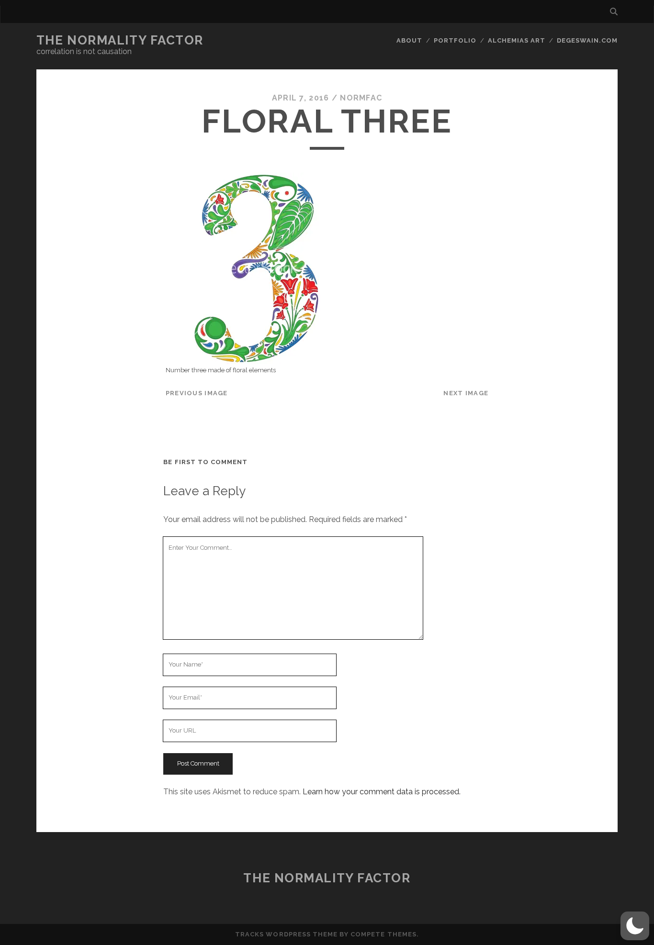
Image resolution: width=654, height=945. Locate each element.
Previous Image (197, 393)
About (409, 40)
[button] (634, 926)
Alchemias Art (517, 40)
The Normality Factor (119, 40)
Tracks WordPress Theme (286, 934)
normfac (361, 97)
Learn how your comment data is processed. (382, 791)
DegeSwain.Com (587, 40)
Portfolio (455, 40)
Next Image (465, 393)
